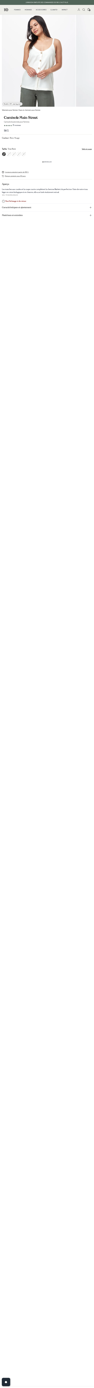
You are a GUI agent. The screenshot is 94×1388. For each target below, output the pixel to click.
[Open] (6, 1382)
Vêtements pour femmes (10, 110)
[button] (47, 125)
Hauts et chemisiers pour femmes (29, 110)
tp (4, 154)
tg (23, 154)
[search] (83, 9)
